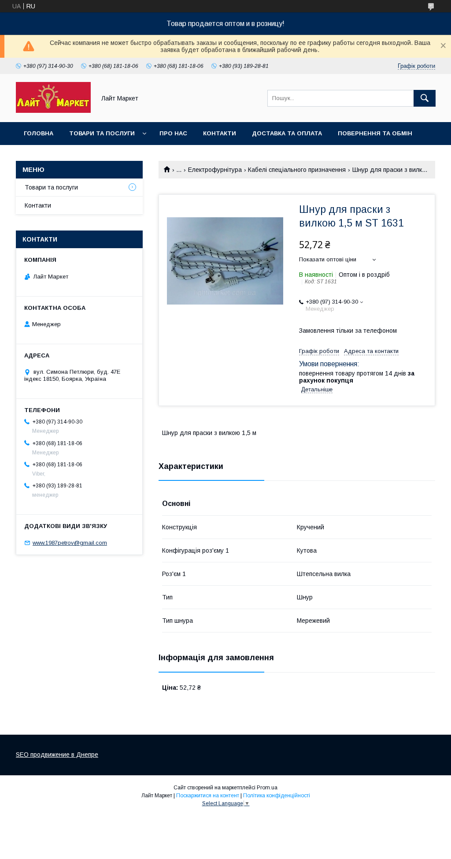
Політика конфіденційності (276, 795)
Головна (38, 133)
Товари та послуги (102, 133)
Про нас (173, 133)
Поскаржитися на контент (207, 795)
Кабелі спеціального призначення (297, 169)
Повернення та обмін (375, 133)
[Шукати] (425, 98)
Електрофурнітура (215, 169)
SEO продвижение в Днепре (57, 754)
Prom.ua (267, 788)
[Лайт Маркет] (53, 110)
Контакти (219, 133)
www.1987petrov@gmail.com (70, 542)
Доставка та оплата (287, 133)
